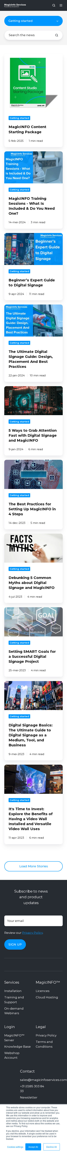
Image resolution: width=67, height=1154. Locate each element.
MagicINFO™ (48, 982)
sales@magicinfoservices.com (43, 1080)
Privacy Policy (32, 933)
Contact (27, 1071)
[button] (54, 5)
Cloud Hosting (47, 997)
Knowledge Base (17, 1046)
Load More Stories (33, 866)
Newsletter (28, 1097)
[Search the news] (56, 35)
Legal (41, 1027)
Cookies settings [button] (15, 1146)
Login (9, 1027)
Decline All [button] (51, 1146)
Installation (13, 991)
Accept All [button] (33, 1146)
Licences (42, 991)
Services (11, 982)
